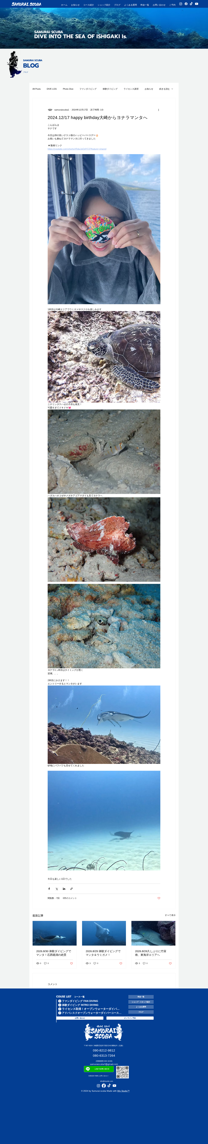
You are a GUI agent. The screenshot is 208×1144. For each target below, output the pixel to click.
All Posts (36, 89)
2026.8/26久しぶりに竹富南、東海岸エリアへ (150, 953)
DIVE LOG (52, 89)
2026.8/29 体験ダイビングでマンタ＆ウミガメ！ (103, 953)
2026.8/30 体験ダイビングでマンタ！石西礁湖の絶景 (53, 953)
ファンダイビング (88, 89)
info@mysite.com (106, 1081)
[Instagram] (181, 4)
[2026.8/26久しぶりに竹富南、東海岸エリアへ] (153, 933)
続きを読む (164, 89)
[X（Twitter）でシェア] (56, 888)
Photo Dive (68, 89)
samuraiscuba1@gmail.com (104, 1064)
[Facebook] (186, 4)
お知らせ (149, 89)
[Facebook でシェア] (49, 888)
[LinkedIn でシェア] (64, 888)
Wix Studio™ (123, 1091)
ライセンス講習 (131, 89)
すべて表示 (170, 915)
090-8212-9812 (104, 1050)
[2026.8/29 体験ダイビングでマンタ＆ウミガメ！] (104, 933)
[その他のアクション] (158, 110)
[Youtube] (196, 4)
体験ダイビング (110, 89)
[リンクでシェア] (71, 888)
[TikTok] (191, 4)
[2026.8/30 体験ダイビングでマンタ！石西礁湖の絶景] (55, 933)
